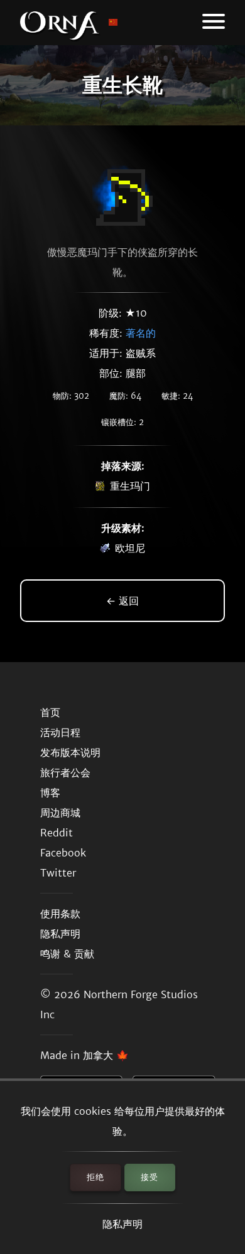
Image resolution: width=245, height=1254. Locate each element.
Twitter (58, 873)
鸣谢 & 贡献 (67, 953)
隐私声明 (122, 1224)
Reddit (56, 832)
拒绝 (95, 1177)
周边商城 (60, 812)
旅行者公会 (65, 772)
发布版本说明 (70, 752)
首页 (50, 712)
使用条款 (60, 913)
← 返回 (122, 600)
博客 (50, 792)
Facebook (63, 852)
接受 (149, 1177)
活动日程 (60, 732)
